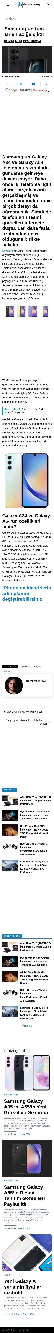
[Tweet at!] (20, 84)
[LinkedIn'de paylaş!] (33, 84)
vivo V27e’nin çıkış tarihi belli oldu (25, 712)
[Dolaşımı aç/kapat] (8, 5)
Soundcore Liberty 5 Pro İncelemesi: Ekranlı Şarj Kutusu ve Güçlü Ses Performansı (34, 867)
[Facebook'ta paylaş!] (7, 84)
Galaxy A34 (25, 667)
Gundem (28, 41)
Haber (37, 41)
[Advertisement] (27, 126)
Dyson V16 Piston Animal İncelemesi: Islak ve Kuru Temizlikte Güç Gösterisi (34, 815)
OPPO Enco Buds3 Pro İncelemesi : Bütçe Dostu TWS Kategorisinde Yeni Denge (34, 831)
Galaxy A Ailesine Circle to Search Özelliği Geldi (25, 411)
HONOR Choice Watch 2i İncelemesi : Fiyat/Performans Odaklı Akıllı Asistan (34, 849)
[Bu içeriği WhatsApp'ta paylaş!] (46, 84)
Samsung (8, 250)
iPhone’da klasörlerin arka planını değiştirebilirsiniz (26, 593)
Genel (19, 41)
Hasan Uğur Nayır (10, 76)
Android (10, 18)
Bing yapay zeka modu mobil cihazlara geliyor (26, 722)
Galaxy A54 (37, 667)
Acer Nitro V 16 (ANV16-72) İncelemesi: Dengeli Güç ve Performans (35, 800)
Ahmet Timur (10, 1134)
